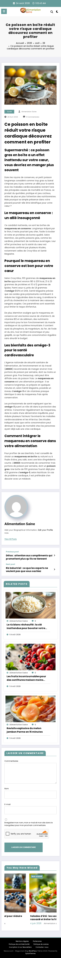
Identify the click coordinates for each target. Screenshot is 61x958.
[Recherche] (52, 12)
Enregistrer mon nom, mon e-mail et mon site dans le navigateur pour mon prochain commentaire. (28, 824)
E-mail (7, 804)
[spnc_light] (57, 12)
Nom (6, 788)
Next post (10, 564)
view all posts (10, 539)
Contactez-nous (42, 947)
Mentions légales (22, 941)
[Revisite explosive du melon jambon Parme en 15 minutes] (30, 708)
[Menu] (4, 11)
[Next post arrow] (54, 569)
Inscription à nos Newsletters (20, 947)
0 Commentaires (32, 117)
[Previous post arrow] (54, 555)
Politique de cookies (41, 944)
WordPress (33, 951)
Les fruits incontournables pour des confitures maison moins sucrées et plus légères (26, 678)
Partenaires (37, 941)
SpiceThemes (30, 953)
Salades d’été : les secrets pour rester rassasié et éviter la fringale (28, 918)
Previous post (12, 552)
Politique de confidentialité (19, 944)
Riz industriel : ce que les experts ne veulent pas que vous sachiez (27, 569)
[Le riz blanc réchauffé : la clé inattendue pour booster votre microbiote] (30, 605)
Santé (9, 112)
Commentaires (11, 761)
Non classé (12, 876)
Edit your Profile (45, 530)
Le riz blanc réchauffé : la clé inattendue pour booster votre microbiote (26, 626)
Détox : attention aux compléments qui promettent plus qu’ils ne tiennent (29, 557)
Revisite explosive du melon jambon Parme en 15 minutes (25, 730)
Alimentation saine (28, 112)
